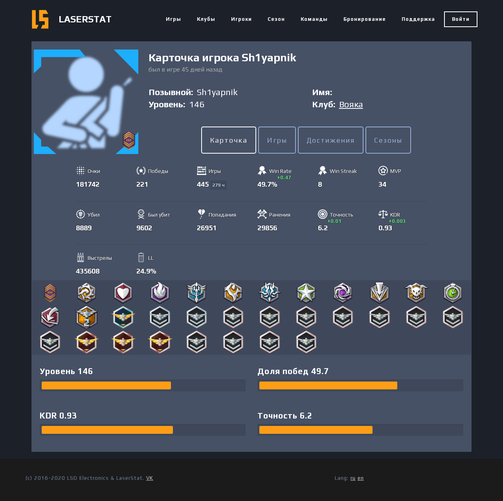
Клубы (206, 19)
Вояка (351, 104)
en (361, 478)
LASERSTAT (85, 19)
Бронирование (364, 19)
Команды (314, 19)
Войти (461, 19)
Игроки (241, 19)
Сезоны (388, 140)
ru (353, 478)
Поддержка (418, 19)
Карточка (229, 140)
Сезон (276, 19)
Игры (173, 19)
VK (149, 478)
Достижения (331, 140)
